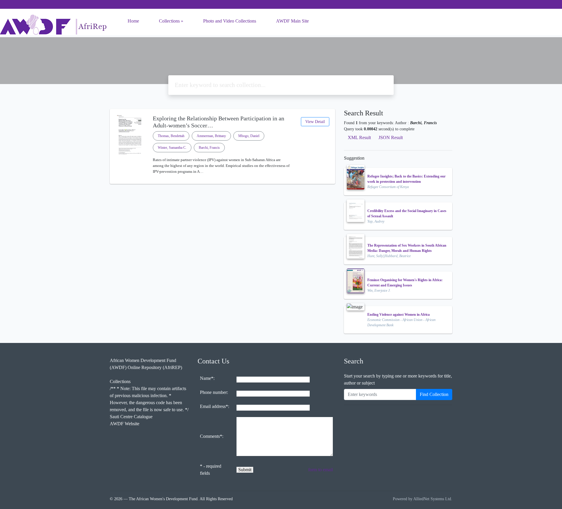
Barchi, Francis (209, 148)
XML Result (359, 137)
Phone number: (214, 392)
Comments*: (211, 436)
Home (133, 20)
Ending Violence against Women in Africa (398, 314)
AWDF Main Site (292, 20)
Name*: (207, 378)
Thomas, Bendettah (171, 136)
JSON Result (390, 137)
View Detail (315, 121)
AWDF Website (124, 423)
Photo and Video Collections (229, 20)
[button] (222, 179)
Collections (169, 20)
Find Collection (434, 394)
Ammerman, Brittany (211, 136)
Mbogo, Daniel (248, 136)
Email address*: (214, 406)
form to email (320, 469)
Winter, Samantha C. (172, 148)
